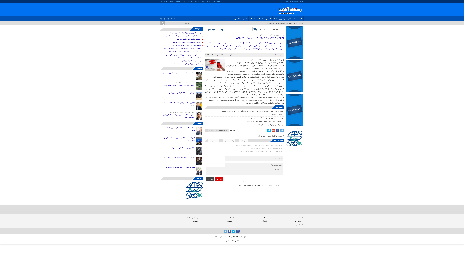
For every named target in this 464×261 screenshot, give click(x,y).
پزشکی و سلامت (200, 1)
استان (208, 1)
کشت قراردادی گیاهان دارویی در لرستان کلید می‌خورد (179, 85)
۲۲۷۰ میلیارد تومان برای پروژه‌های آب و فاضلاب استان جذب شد (265, 121)
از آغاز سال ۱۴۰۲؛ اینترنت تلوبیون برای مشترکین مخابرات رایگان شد (258, 38)
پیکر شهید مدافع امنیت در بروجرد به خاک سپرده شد (186, 42)
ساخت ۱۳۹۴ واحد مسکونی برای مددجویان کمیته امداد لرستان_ (284, 23)
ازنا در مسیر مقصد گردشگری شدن (191, 61)
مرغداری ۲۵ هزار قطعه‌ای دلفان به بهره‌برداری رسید (180, 93)
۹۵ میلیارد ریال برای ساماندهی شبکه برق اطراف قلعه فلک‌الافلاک (180, 168)
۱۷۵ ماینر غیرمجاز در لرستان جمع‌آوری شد (183, 148)
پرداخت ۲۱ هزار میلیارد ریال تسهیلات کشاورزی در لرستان (185, 33)
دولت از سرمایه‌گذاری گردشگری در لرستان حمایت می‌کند (185, 52)
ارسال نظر (219, 179)
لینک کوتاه (232, 130)
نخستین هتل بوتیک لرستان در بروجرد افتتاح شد (187, 64)
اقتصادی (190, 1)
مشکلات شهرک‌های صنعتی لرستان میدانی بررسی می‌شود (178, 157)
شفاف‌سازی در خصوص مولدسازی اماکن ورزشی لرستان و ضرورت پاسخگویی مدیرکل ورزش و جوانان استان (252, 111)
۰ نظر (262, 29)
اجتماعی (177, 1)
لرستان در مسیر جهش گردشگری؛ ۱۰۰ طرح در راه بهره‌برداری (266, 118)
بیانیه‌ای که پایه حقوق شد (275, 114)
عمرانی (171, 1)
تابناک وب (228, 241)
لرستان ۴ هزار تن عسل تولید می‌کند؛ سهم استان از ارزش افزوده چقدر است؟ (179, 116)
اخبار (213, 1)
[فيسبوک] (172, 18)
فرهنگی (184, 1)
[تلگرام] (175, 18)
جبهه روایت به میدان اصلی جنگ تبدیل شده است (268, 125)
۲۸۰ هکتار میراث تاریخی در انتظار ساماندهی (188, 39)
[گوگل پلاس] (273, 130)
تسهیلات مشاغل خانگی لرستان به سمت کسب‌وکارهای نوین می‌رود (182, 48)
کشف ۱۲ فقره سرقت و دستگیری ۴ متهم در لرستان (187, 45)
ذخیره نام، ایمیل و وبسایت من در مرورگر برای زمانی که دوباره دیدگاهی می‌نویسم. (259, 185)
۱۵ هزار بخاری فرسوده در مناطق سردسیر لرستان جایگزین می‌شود (179, 104)
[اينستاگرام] (168, 18)
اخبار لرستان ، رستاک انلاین (266, 136)
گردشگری (164, 1)
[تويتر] (165, 18)
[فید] (161, 18)
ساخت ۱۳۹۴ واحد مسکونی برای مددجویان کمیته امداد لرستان (183, 36)
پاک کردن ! (210, 179)
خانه (218, 1)
